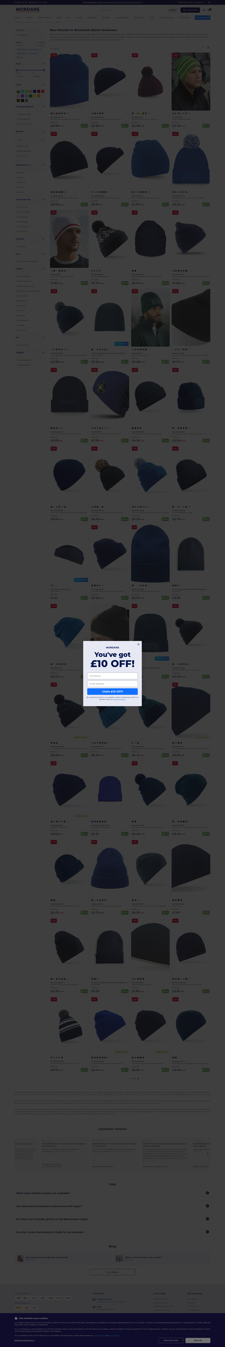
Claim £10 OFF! (112, 691)
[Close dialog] (138, 644)
